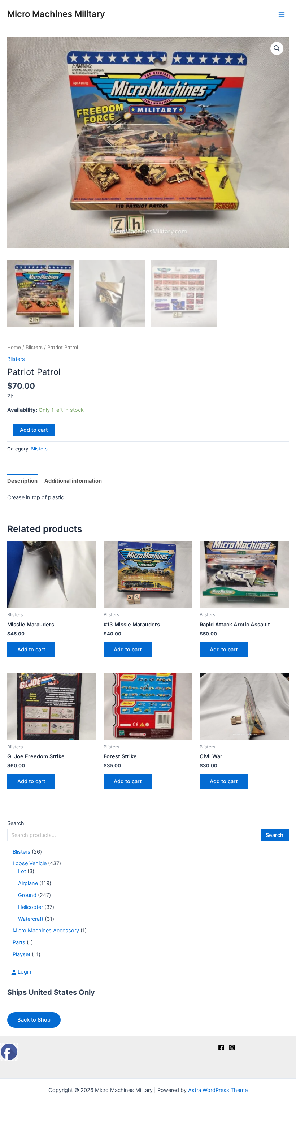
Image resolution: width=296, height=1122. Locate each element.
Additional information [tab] (73, 481)
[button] (276, 48)
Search (15, 823)
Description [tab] (22, 481)
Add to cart (34, 430)
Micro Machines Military (56, 14)
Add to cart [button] (31, 649)
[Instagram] (232, 1047)
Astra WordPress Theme (218, 1090)
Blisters (34, 347)
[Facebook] (221, 1047)
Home (14, 347)
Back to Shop (34, 1020)
